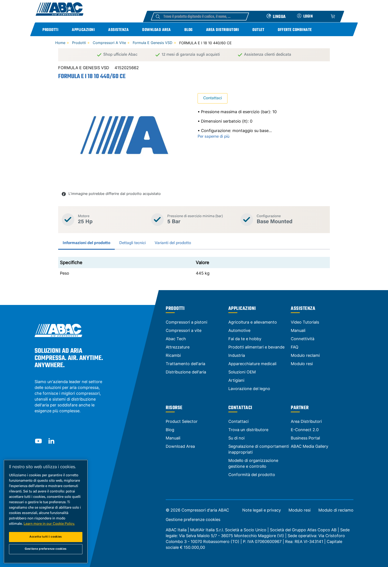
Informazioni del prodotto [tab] (86, 243)
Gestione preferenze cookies (193, 520)
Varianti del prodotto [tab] (173, 243)
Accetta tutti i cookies (45, 536)
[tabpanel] (194, 267)
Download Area (156, 30)
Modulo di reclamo (335, 510)
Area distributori (222, 30)
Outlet (258, 30)
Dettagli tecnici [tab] (132, 243)
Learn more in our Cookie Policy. (49, 524)
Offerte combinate (295, 30)
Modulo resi (300, 510)
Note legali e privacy (261, 510)
